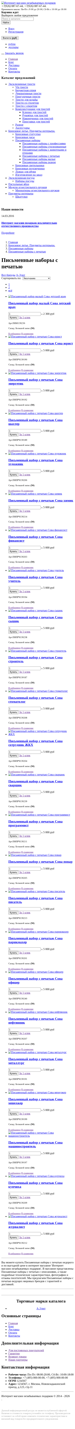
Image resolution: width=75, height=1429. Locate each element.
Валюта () (10, 38)
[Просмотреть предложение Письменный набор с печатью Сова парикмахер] (38, 931)
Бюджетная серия (25, 90)
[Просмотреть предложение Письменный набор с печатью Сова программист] (39, 814)
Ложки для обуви (25, 171)
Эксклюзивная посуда (21, 177)
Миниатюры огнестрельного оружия (37, 190)
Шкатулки (21, 196)
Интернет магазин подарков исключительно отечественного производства (29, 224)
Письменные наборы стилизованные (44, 146)
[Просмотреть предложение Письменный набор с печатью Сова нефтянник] (38, 1011)
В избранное (14, 333)
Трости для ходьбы (26, 99)
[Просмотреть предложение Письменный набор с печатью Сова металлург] (37, 1052)
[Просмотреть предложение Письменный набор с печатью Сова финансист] (37, 530)
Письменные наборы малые (38, 159)
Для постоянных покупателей (26, 1350)
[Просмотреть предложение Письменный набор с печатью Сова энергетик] (37, 373)
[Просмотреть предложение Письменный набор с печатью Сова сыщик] (35, 610)
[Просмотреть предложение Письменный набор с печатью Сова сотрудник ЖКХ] (41, 734)
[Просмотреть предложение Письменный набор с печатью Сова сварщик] (36, 774)
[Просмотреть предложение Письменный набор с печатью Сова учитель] (36, 570)
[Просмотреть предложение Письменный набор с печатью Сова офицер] (35, 971)
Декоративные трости (28, 93)
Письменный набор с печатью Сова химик (40, 500)
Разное (19, 124)
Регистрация (15, 31)
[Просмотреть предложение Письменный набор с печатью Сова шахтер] (35, 413)
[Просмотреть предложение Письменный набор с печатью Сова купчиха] (36, 1176)
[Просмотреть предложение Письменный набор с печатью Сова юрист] (35, 336)
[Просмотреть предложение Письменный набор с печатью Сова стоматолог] (38, 690)
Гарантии (14, 1353)
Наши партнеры (18, 1359)
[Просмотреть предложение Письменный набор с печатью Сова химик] (35, 493)
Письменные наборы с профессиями (44, 143)
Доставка (13, 65)
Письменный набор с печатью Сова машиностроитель (35, 1144)
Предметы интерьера (20, 193)
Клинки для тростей (34, 112)
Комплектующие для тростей (32, 109)
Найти (6, 22)
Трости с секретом (26, 105)
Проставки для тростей (36, 121)
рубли (12, 44)
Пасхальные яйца (18, 184)
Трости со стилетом (27, 102)
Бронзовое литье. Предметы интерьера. (31, 130)
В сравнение (27, 333)
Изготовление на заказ (28, 174)
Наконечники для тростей (37, 118)
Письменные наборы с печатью (41, 156)
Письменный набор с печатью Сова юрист (40, 343)
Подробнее (7, 232)
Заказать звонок (14, 53)
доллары (13, 47)
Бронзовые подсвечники (30, 168)
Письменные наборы (27, 140)
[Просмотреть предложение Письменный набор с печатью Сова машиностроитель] (41, 1135)
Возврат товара (17, 1356)
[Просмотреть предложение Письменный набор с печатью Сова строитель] (37, 650)
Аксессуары (22, 127)
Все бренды (8, 275)
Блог (11, 62)
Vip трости (21, 87)
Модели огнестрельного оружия (27, 187)
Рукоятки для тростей (35, 115)
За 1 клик (24, 317)
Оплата (12, 68)
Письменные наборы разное (39, 162)
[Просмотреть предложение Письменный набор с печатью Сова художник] (37, 453)
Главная (13, 59)
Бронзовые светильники (29, 165)
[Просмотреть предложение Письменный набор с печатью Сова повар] (34, 855)
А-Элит (20, 275)
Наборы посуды (24, 181)
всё (10, 290)
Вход (11, 28)
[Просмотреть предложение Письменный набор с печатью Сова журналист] (37, 1216)
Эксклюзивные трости (21, 84)
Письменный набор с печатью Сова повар (40, 861)
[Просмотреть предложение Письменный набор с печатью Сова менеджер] (37, 1092)
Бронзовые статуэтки (28, 134)
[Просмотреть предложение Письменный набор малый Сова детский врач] (37, 296)
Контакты (14, 71)
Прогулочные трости (27, 96)
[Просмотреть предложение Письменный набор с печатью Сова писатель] (36, 891)
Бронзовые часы (25, 137)
